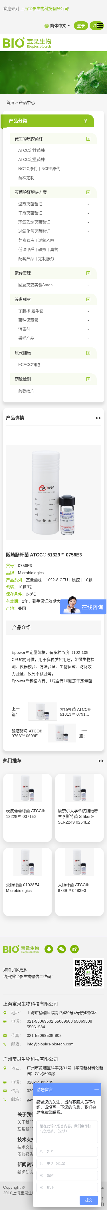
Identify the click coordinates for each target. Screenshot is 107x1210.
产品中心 (27, 102)
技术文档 (25, 1147)
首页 (10, 102)
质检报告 (25, 1154)
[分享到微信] (61, 949)
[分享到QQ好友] (49, 949)
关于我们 (25, 1122)
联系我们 (25, 1129)
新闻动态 (25, 1172)
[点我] (100, 25)
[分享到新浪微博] (74, 949)
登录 (81, 25)
